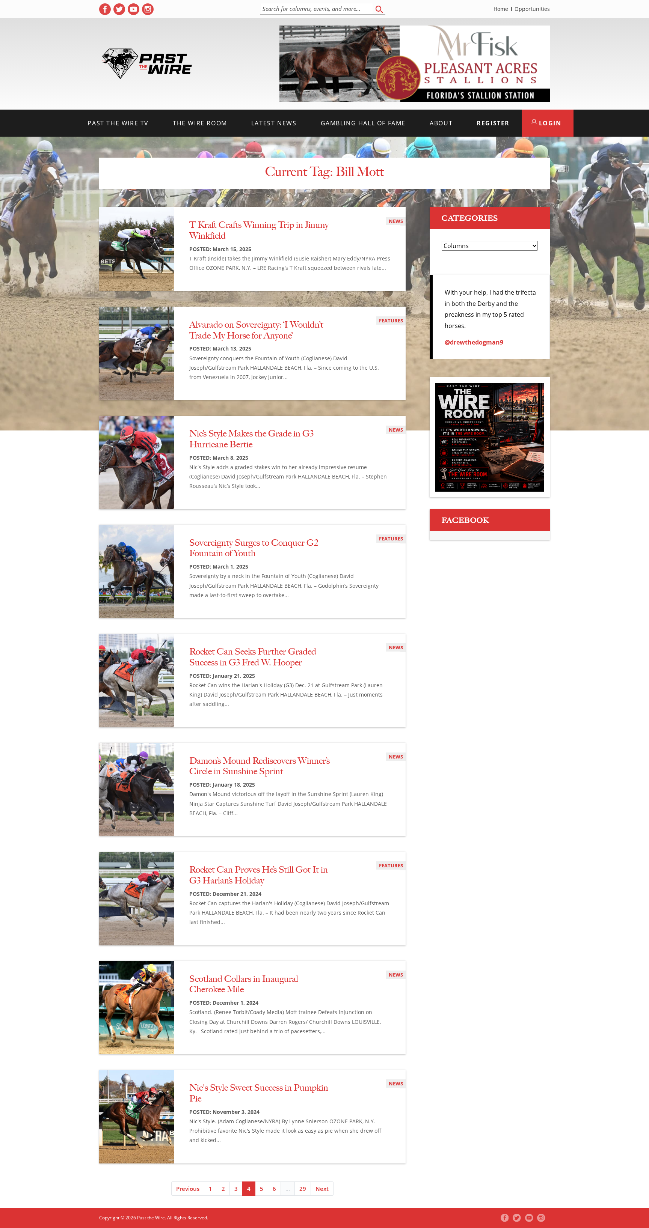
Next (322, 1188)
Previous (187, 1188)
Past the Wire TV (118, 123)
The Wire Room (200, 123)
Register (493, 123)
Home (501, 9)
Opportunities (532, 9)
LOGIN (549, 123)
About (441, 123)
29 (302, 1188)
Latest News (274, 123)
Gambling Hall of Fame (363, 123)
